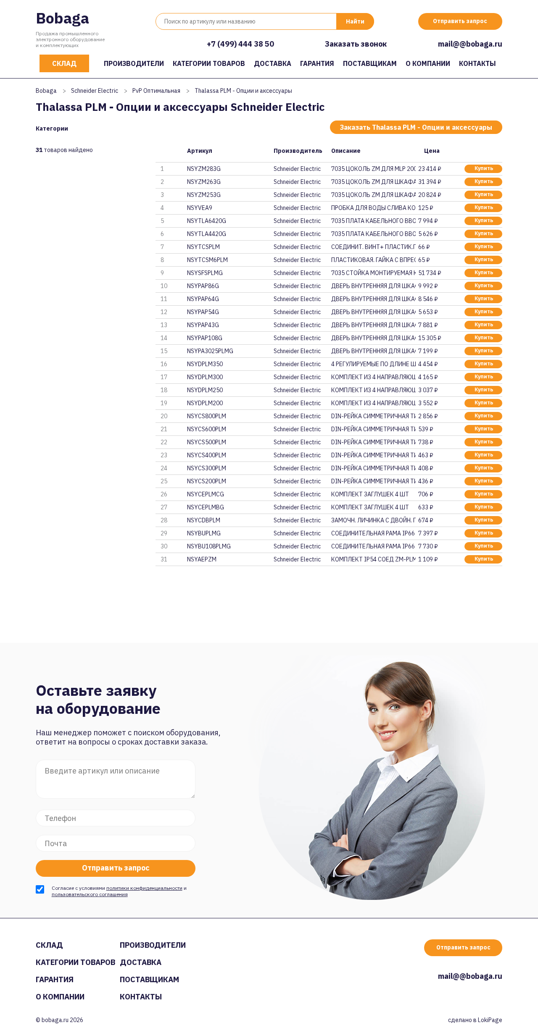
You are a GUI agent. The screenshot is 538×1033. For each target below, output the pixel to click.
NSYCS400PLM (206, 455)
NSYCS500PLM (206, 442)
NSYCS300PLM (206, 468)
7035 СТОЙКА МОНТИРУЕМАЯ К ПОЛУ (373, 273)
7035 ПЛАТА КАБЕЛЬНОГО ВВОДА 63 (373, 221)
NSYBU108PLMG (209, 546)
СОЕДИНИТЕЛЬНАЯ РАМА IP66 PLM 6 (373, 546)
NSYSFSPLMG (205, 273)
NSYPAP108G (204, 338)
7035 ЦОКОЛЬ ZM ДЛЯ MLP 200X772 (373, 169)
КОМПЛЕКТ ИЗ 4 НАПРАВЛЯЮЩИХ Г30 (373, 377)
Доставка (272, 63)
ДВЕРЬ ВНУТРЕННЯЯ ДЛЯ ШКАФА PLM (373, 286)
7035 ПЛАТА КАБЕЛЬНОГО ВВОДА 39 (373, 234)
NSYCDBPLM (203, 520)
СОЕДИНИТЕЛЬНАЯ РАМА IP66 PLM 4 (373, 533)
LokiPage (490, 1020)
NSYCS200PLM (206, 481)
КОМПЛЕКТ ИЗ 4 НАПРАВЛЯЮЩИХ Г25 (373, 390)
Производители (134, 63)
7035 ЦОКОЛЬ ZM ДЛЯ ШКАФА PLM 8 (373, 182)
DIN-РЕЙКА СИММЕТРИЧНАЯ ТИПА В (373, 416)
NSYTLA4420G (206, 234)
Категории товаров (209, 63)
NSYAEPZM (201, 559)
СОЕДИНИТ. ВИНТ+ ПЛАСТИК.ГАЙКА (373, 247)
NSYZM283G (204, 169)
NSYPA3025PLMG (210, 351)
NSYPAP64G (203, 299)
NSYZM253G (204, 195)
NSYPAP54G (203, 312)
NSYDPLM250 (205, 390)
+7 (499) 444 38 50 (240, 44)
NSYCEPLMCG (205, 494)
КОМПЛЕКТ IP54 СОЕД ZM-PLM (373, 559)
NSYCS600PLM (206, 429)
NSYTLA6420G (206, 221)
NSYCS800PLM (206, 416)
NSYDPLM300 (205, 377)
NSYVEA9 (199, 208)
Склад (64, 63)
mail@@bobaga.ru (470, 44)
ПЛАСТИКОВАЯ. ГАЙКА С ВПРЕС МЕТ (373, 260)
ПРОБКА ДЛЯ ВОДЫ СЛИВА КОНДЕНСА (373, 208)
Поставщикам (370, 63)
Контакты (477, 63)
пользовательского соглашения (90, 894)
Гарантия (317, 63)
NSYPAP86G (203, 286)
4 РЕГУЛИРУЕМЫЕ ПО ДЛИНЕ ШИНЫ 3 (373, 364)
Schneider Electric (94, 90)
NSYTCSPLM (203, 247)
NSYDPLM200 (205, 403)
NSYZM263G (204, 182)
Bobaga (62, 18)
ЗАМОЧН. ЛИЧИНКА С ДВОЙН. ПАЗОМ (373, 520)
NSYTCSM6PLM (207, 260)
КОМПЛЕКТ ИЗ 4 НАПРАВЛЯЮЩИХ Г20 (373, 403)
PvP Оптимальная (156, 90)
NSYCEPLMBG (205, 507)
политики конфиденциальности (144, 888)
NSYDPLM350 (205, 364)
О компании (428, 63)
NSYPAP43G (203, 325)
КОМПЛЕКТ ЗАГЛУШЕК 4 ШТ (370, 494)
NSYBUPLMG (204, 533)
